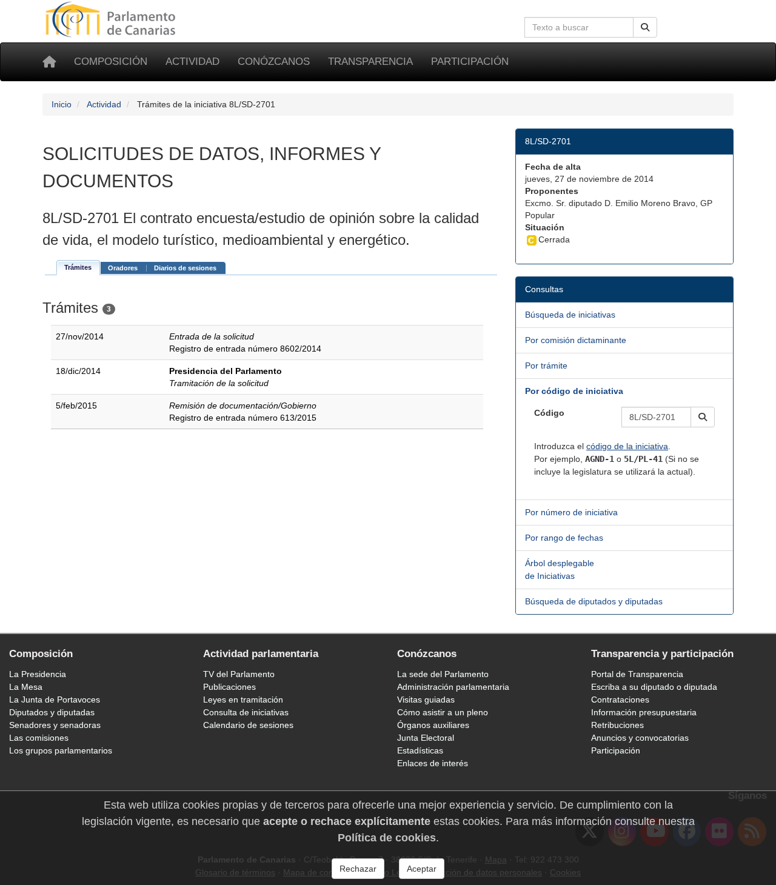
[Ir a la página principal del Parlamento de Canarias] (112, 19)
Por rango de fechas (564, 538)
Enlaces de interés (432, 763)
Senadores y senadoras (55, 725)
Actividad (192, 61)
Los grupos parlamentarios (60, 750)
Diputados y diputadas (52, 712)
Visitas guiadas (426, 699)
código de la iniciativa (627, 446)
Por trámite (546, 365)
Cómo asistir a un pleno (442, 712)
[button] (703, 417)
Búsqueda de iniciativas (570, 314)
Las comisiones (39, 738)
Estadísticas (420, 750)
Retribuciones (617, 725)
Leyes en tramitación (243, 699)
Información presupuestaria (644, 712)
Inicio (62, 104)
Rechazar (358, 868)
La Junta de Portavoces (54, 699)
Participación (470, 61)
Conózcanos (274, 61)
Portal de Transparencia (637, 674)
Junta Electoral (425, 738)
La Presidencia (37, 674)
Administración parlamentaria (453, 687)
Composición (110, 61)
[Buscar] (645, 27)
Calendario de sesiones (248, 725)
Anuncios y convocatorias (640, 738)
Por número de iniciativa (571, 512)
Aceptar (421, 868)
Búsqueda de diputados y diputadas (594, 601)
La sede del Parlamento (443, 674)
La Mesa (25, 687)
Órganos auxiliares (433, 725)
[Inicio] (49, 62)
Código (549, 413)
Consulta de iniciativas (246, 712)
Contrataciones (620, 699)
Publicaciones (229, 687)
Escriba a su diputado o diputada (654, 687)
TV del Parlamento (239, 674)
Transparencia (370, 61)
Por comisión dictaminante (575, 340)
